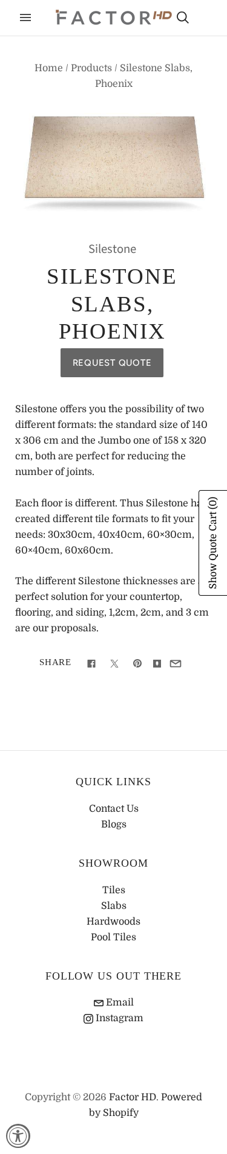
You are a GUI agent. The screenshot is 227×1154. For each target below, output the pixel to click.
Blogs (114, 824)
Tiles (113, 890)
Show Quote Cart (213, 543)
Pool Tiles (113, 937)
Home (49, 68)
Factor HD (132, 1097)
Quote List (204, 19)
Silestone (112, 249)
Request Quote (112, 362)
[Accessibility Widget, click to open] (18, 1136)
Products (91, 68)
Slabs (114, 906)
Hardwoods (113, 921)
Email (119, 1002)
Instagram (118, 1018)
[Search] (183, 17)
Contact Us (114, 808)
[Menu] (25, 17)
